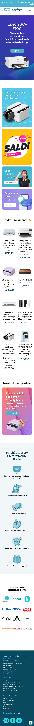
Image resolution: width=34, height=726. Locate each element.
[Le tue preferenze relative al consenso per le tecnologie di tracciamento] (30, 723)
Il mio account (26, 2)
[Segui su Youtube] (19, 720)
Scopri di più (17, 51)
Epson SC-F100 (17, 26)
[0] (31, 4)
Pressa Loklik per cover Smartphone (15, 397)
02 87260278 (14, 685)
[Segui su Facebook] (12, 720)
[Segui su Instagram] (6, 720)
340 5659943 (17, 683)
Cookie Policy (7, 671)
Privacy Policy (7, 673)
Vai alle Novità (11, 182)
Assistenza (8, 2)
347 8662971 (21, 686)
